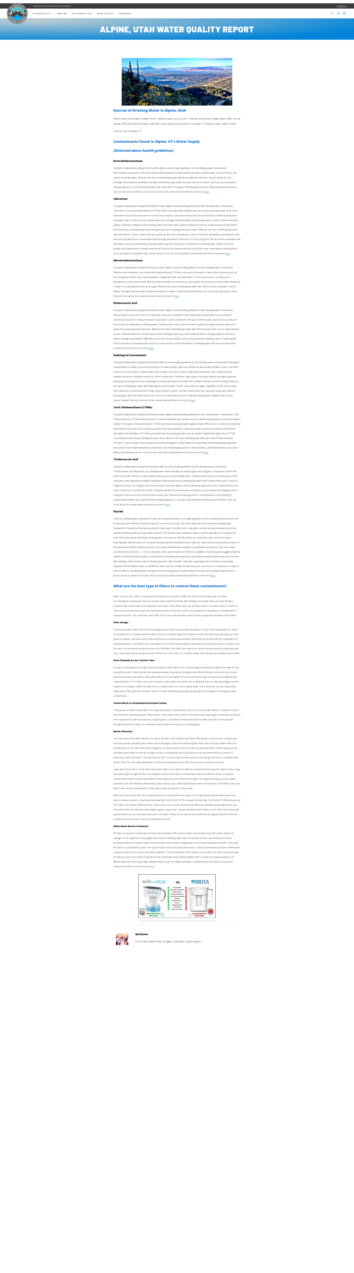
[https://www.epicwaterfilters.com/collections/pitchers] (177, 919)
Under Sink (62, 13)
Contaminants (125, 13)
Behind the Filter (105, 13)
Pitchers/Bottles (43, 13)
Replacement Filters (82, 13)
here (206, 191)
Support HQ (341, 6)
